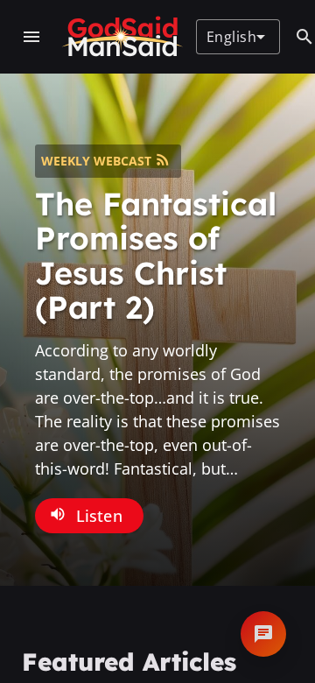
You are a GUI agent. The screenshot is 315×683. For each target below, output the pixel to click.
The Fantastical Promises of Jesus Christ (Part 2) (155, 255)
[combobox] (235, 36)
